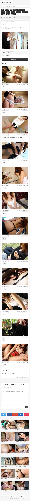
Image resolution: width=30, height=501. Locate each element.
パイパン (8, 12)
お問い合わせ (5, 496)
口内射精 (7, 9)
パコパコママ (10, 52)
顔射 (11, 9)
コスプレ (3, 12)
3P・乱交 (13, 12)
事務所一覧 (13, 14)
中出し (2, 9)
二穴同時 (3, 14)
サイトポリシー (15, 496)
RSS (23, 496)
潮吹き (14, 9)
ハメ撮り (22, 9)
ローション (18, 12)
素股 (18, 9)
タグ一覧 (8, 14)
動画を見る (16, 59)
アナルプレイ (24, 12)
